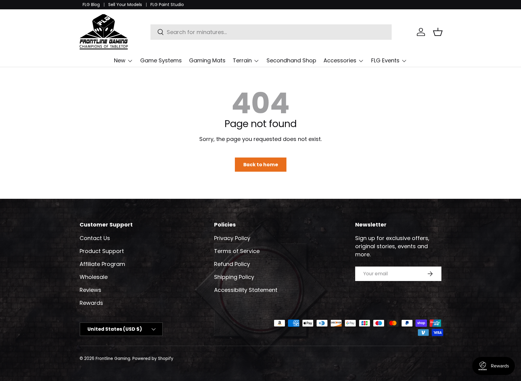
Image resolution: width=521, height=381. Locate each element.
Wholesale (94, 277)
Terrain (242, 60)
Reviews (90, 290)
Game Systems (161, 60)
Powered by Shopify (152, 358)
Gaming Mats (207, 60)
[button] (437, 32)
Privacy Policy (232, 238)
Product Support (102, 251)
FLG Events (385, 60)
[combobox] (271, 32)
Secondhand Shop (291, 60)
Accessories (340, 60)
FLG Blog (91, 5)
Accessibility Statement (245, 290)
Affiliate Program (102, 264)
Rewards (91, 303)
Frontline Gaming (113, 358)
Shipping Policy (234, 277)
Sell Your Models (125, 5)
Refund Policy (232, 264)
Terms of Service (237, 251)
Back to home (260, 164)
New (119, 60)
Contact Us (95, 238)
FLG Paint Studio (167, 5)
